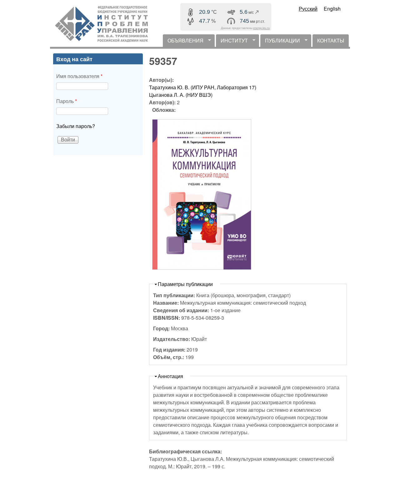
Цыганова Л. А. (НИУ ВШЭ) (180, 94)
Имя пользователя (79, 76)
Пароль (66, 101)
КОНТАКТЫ (330, 40)
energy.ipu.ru (261, 28)
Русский (308, 8)
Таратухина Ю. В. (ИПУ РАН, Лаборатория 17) (202, 87)
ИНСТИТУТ (232, 42)
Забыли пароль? (75, 126)
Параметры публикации (185, 284)
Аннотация (170, 376)
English (332, 8)
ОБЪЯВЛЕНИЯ (183, 42)
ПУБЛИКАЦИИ (280, 42)
